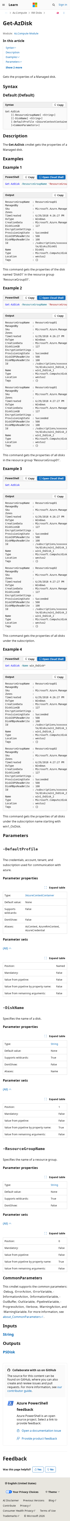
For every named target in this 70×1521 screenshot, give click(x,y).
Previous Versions (33, 1500)
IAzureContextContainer (39, 895)
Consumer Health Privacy (18, 1510)
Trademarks (10, 1516)
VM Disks (36, 12)
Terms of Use (48, 1510)
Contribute (9, 1505)
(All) (6, 948)
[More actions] (64, 13)
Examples (11, 57)
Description (13, 52)
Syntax (10, 47)
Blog (51, 1500)
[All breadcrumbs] (6, 13)
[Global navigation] (3, 5)
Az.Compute (20, 12)
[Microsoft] (35, 5)
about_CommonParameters (22, 1317)
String (54, 1044)
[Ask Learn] (58, 13)
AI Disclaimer (11, 1500)
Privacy (24, 1505)
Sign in (63, 4)
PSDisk (9, 1352)
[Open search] (53, 5)
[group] (35, 118)
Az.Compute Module (26, 33)
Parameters (13, 61)
